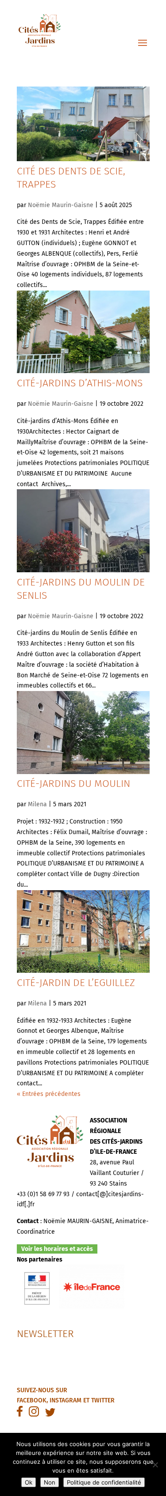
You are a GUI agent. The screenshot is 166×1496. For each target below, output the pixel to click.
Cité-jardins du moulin (73, 783)
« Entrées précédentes (49, 1094)
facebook (31, 1400)
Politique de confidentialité (104, 1482)
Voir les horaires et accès (57, 1249)
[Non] (155, 1464)
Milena (37, 804)
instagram (65, 1400)
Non (49, 1482)
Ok (28, 1482)
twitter (103, 1400)
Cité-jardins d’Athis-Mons (80, 383)
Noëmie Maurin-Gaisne (60, 205)
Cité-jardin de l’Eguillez (76, 982)
